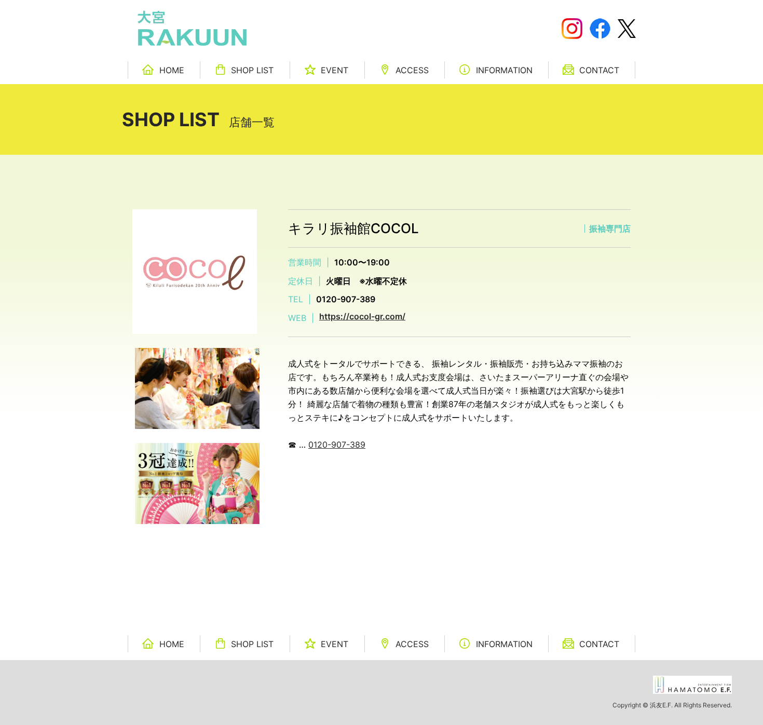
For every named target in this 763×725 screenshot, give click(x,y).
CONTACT (599, 70)
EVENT (334, 70)
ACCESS (412, 70)
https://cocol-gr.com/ (362, 316)
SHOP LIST (252, 70)
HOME (171, 70)
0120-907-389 (336, 444)
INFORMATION (504, 70)
